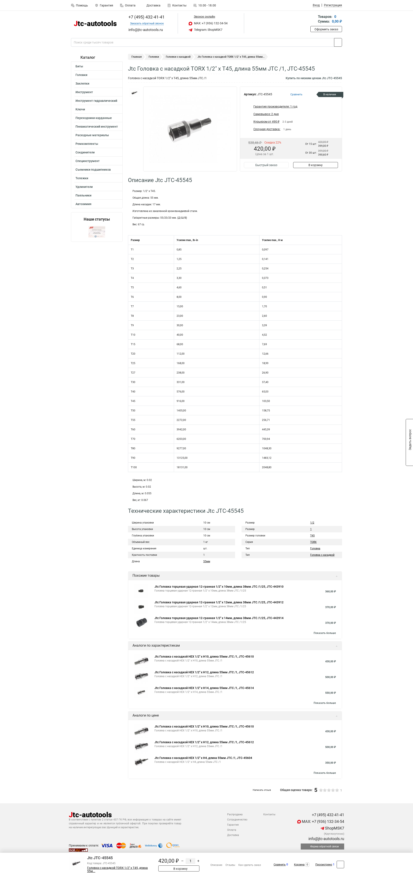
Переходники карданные (94, 118)
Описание (216, 865)
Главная (136, 56)
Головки (81, 75)
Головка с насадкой (322, 554)
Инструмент (84, 92)
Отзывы (230, 865)
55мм (206, 561)
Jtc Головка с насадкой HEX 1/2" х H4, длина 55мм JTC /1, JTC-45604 (203, 758)
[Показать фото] (134, 93)
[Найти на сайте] (338, 42)
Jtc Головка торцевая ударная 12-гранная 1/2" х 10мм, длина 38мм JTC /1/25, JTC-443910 (219, 586)
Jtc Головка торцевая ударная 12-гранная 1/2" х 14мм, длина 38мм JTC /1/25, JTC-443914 (219, 618)
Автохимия (83, 204)
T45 (312, 535)
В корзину (315, 165)
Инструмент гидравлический (96, 100)
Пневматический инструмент (97, 126)
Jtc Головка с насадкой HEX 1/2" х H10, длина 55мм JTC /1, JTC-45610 (204, 656)
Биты (79, 66)
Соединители (85, 152)
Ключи (80, 109)
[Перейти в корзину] (313, 19)
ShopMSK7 (334, 828)
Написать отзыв (262, 790)
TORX (313, 542)
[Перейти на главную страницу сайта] (95, 23)
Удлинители (84, 186)
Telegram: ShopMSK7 (207, 29)
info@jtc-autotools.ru (326, 838)
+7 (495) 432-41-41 (146, 17)
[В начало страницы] (340, 864)
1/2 (312, 522)
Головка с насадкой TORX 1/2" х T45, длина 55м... (117, 869)
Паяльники (83, 195)
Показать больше (325, 633)
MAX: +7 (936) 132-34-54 (210, 23)
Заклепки (82, 83)
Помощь (82, 5)
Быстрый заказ (266, 165)
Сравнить (280, 864)
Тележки (82, 178)
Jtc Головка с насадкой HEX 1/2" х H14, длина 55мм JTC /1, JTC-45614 (204, 688)
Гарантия (106, 5)
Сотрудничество (237, 819)
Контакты (179, 5)
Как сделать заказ (249, 865)
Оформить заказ (326, 29)
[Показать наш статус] (96, 232)
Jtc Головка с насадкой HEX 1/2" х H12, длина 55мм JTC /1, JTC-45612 (204, 672)
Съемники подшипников (93, 169)
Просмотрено (323, 864)
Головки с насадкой (178, 56)
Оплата (130, 5)
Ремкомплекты (87, 143)
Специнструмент (88, 161)
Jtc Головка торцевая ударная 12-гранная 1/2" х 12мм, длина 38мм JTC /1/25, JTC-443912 (219, 602)
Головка (315, 548)
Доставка (153, 5)
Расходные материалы (92, 135)
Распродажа (235, 814)
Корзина (299, 864)
